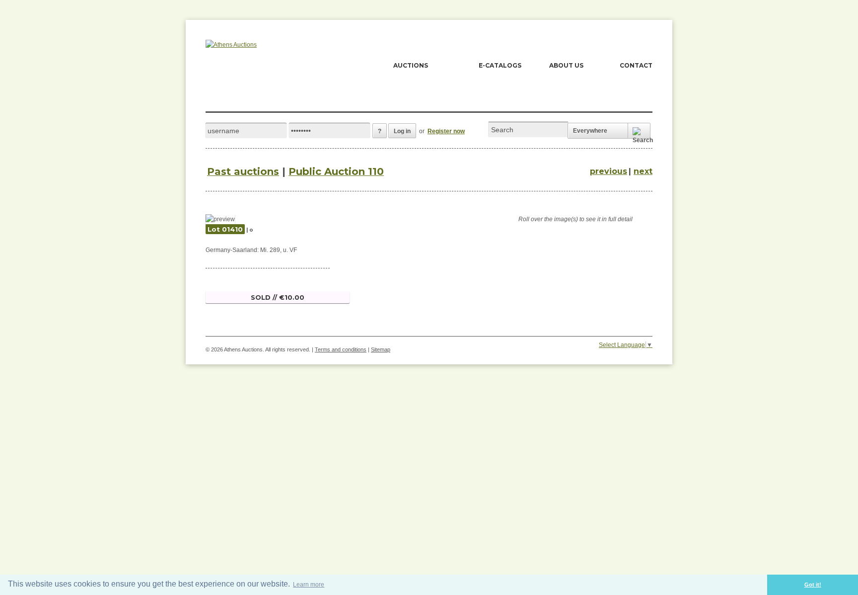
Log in (402, 131)
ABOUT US (566, 65)
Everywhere (590, 130)
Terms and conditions (340, 349)
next (643, 171)
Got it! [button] (812, 585)
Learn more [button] (308, 584)
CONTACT (636, 65)
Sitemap (380, 349)
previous (608, 171)
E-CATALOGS (500, 65)
